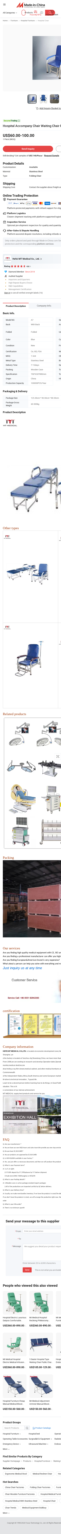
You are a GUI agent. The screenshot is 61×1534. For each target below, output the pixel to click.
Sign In (7, 292)
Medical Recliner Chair (42, 1473)
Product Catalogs (43, 1428)
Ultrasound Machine (37, 1444)
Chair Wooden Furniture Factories (20, 1494)
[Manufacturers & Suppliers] (30, 5)
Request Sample (51, 155)
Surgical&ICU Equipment (39, 1438)
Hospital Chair (43, 20)
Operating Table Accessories (15, 1438)
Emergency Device (11, 1444)
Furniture (14, 20)
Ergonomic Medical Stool (16, 1473)
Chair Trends (10, 1507)
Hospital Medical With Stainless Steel (21, 1501)
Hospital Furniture (28, 20)
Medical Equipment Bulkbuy (34, 1507)
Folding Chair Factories (40, 1487)
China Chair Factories (14, 1487)
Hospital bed (34, 1433)
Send (27, 1269)
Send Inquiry (28, 148)
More (5, 1513)
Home (5, 20)
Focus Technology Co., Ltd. (36, 1523)
